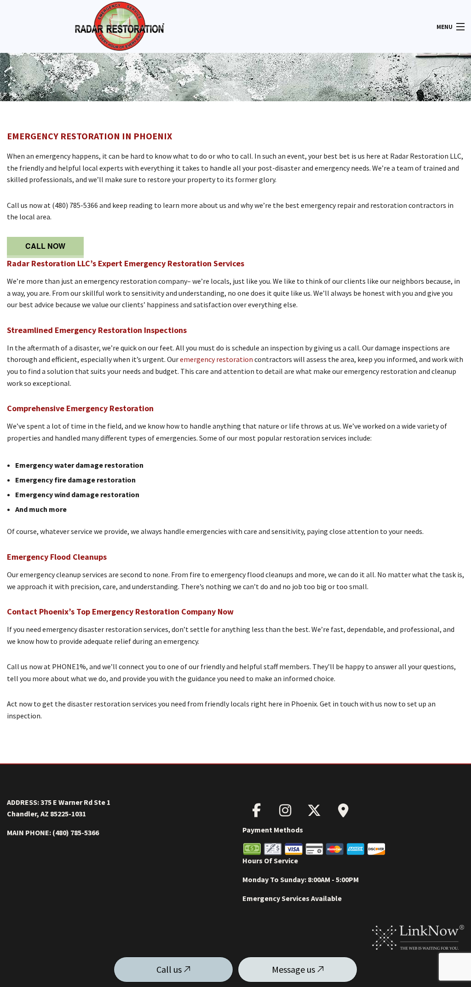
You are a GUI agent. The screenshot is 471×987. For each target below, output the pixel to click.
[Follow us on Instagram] (285, 812)
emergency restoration (216, 359)
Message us (294, 969)
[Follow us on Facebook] (256, 812)
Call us (170, 969)
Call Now (45, 246)
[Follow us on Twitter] (314, 812)
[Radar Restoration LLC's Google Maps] (343, 812)
